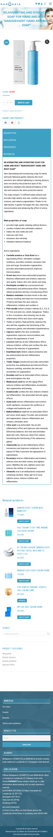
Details (22, 600)
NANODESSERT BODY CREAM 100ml (33, 570)
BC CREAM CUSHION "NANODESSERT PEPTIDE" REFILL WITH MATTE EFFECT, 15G (33, 550)
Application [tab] (9, 140)
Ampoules (6, 653)
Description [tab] (9, 133)
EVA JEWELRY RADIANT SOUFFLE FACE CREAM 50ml (31, 589)
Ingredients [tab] (9, 147)
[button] (47, 42)
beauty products (15, 111)
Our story (6, 707)
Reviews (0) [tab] (9, 154)
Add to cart (23, 102)
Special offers (8, 665)
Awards (5, 718)
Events (5, 712)
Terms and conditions (11, 723)
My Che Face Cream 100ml (30, 607)
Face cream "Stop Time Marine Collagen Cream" (32, 529)
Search (48, 633)
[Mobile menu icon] (50, 3)
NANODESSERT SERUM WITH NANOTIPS (30, 509)
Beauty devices (9, 657)
